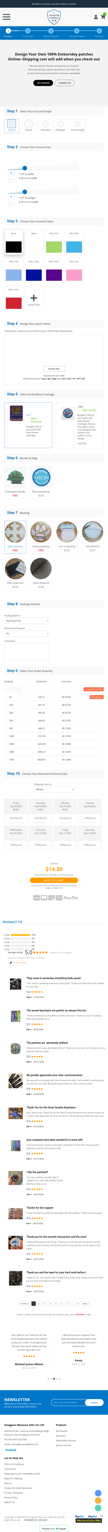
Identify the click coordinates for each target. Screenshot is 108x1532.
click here (80, 1314)
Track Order (10, 1468)
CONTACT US (65, 83)
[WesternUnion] (89, 1520)
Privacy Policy (11, 1497)
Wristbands (61, 1431)
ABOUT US (9, 1502)
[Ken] (98, 1493)
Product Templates (13, 1492)
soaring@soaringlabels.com (24, 1444)
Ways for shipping (13, 1478)
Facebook (11, 1449)
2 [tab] (51, 1379)
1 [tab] (48, 1379)
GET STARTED (43, 83)
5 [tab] (60, 1379)
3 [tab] (54, 1379)
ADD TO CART (54, 880)
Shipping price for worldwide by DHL (22, 1473)
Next (85, 1303)
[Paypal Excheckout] (93, 1516)
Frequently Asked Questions (18, 1488)
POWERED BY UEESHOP (35, 1520)
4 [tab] (57, 1379)
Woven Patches (63, 1445)
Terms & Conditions (14, 1464)
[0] (102, 18)
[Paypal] (80, 1516)
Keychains (61, 1435)
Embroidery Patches (66, 1440)
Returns (8, 1483)
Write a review (19, 962)
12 (78, 1303)
